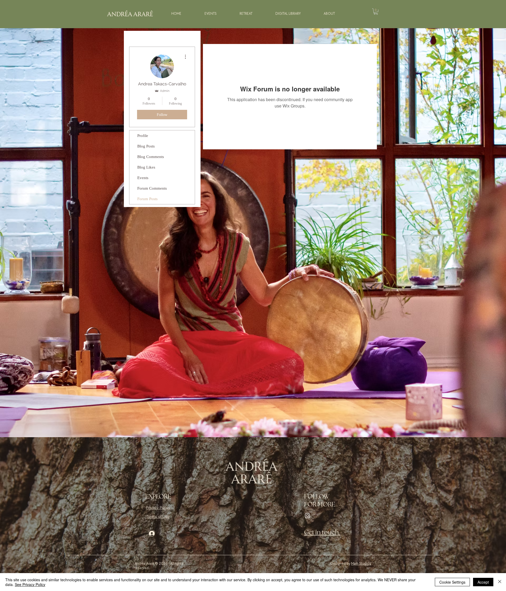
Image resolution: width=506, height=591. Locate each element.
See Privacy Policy (30, 584)
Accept (483, 582)
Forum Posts (147, 199)
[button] (376, 11)
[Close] (500, 582)
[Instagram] (307, 515)
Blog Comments (150, 157)
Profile (142, 136)
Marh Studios (361, 563)
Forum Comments (152, 188)
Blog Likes (146, 167)
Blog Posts (146, 146)
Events (142, 178)
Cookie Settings (452, 582)
